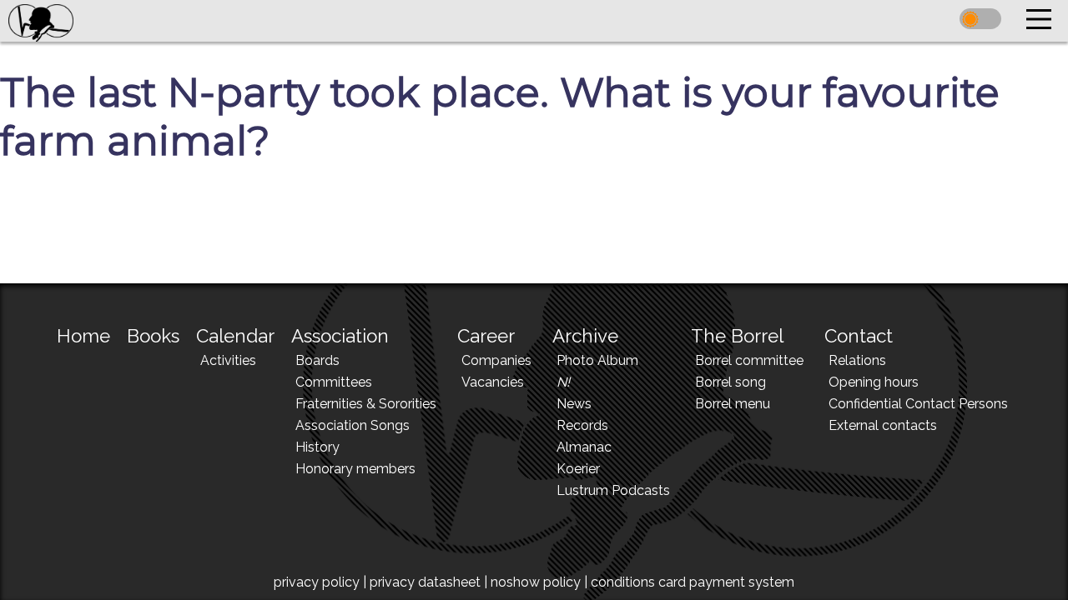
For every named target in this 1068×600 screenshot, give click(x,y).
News (574, 404)
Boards (317, 360)
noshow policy (536, 582)
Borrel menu (732, 404)
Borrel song (730, 382)
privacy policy (317, 582)
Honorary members (355, 469)
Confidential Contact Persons (918, 404)
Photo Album (597, 360)
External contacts (883, 425)
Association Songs (352, 425)
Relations (857, 360)
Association (340, 336)
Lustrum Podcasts (613, 490)
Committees (333, 382)
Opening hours (874, 382)
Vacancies (492, 382)
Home (83, 336)
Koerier (578, 469)
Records (582, 425)
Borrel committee (749, 360)
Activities (228, 360)
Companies (496, 360)
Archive (585, 336)
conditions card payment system (692, 582)
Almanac (584, 447)
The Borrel (737, 336)
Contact (858, 336)
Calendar (235, 336)
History (317, 447)
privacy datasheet (425, 582)
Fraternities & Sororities (365, 404)
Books (153, 336)
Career (486, 336)
